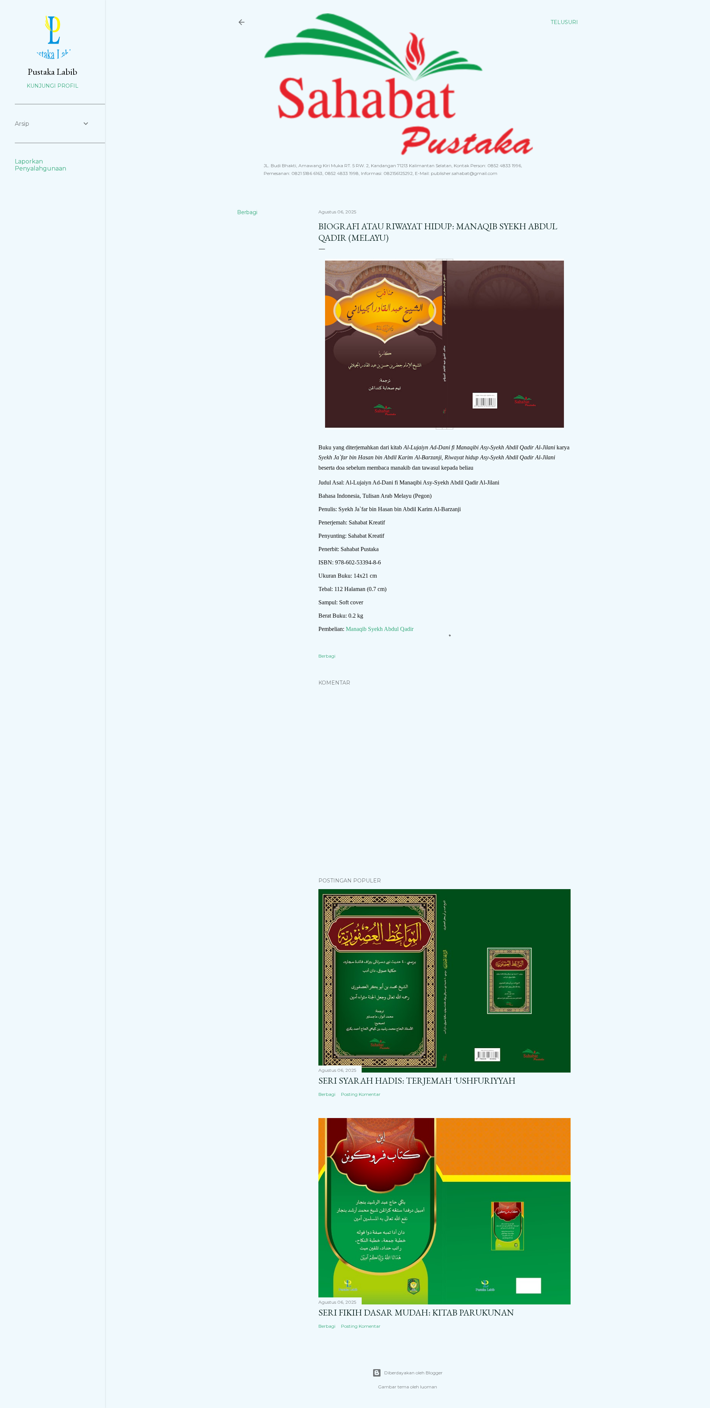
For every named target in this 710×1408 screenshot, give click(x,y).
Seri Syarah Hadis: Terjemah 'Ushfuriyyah (416, 1080)
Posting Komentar (361, 1094)
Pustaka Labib (52, 71)
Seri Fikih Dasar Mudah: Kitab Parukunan (416, 1312)
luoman (428, 1387)
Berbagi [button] (247, 212)
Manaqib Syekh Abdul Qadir (379, 629)
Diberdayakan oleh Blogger (413, 1372)
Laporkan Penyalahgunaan (40, 165)
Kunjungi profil (52, 85)
